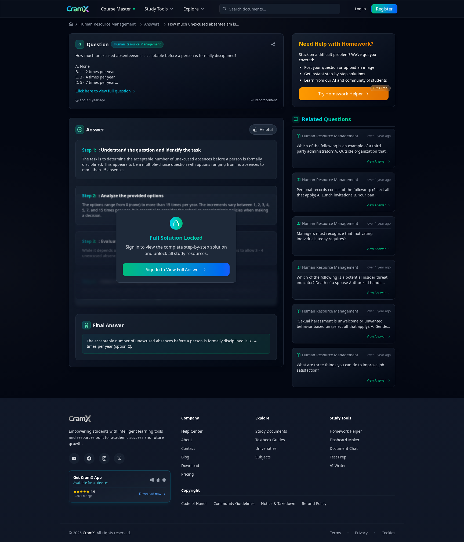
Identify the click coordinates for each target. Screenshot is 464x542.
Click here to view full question (103, 91)
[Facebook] (89, 458)
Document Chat (344, 448)
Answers (152, 24)
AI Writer (338, 465)
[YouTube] (74, 458)
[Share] (273, 44)
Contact (188, 448)
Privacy (361, 532)
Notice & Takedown (278, 503)
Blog (185, 457)
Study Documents (271, 431)
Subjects (263, 457)
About (186, 439)
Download (190, 465)
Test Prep (338, 457)
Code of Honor (194, 503)
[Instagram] (104, 458)
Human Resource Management (107, 24)
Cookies (388, 532)
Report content (266, 100)
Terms (335, 532)
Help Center (192, 431)
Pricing (187, 474)
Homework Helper (346, 431)
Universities (266, 448)
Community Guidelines (234, 503)
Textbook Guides (270, 439)
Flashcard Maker (345, 439)
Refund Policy (314, 503)
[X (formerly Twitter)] (119, 458)
